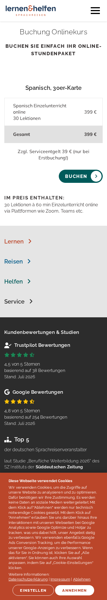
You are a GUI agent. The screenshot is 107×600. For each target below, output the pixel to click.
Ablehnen (82, 579)
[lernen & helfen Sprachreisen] (31, 18)
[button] (18, 241)
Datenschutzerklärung (28, 579)
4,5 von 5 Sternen (34, 370)
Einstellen (33, 590)
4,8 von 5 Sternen (35, 417)
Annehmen (74, 590)
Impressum (60, 579)
